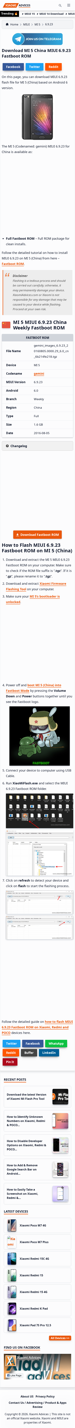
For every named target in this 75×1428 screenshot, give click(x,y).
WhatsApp (56, 1044)
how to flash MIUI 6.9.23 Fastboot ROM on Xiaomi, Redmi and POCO (37, 1027)
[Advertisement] (37, 195)
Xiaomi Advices (39, 1414)
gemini (39, 374)
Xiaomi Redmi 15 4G (33, 1292)
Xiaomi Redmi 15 (31, 1275)
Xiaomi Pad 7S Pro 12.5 (35, 1325)
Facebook (33, 1044)
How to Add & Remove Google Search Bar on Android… (22, 1169)
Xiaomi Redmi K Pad (34, 1309)
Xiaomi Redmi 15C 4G (34, 1259)
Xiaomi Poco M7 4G (33, 1225)
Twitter (11, 1044)
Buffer (29, 1053)
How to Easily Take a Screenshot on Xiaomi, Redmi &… (22, 1194)
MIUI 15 (30, 13)
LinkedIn (49, 1053)
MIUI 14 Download (51, 13)
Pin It (10, 1062)
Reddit (11, 1053)
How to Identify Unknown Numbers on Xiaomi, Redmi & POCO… (26, 1121)
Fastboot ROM (13, 264)
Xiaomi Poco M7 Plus (34, 1242)
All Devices (58, 1338)
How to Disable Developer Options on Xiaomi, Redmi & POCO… (26, 1145)
